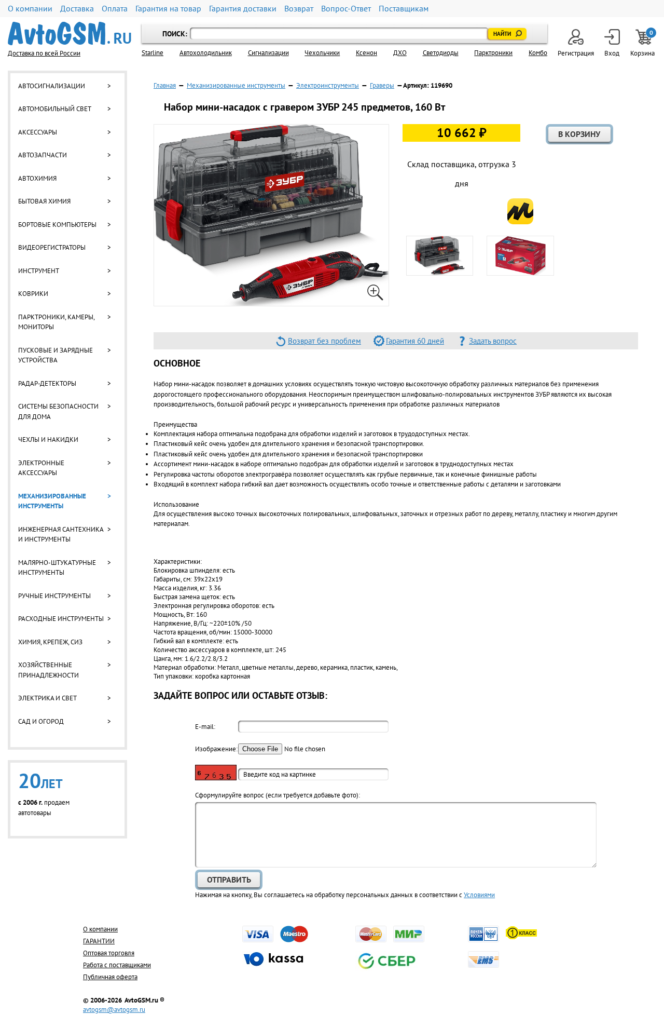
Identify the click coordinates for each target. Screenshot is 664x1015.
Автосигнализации (51, 86)
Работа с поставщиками (117, 964)
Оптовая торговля (108, 953)
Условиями (479, 894)
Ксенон (366, 52)
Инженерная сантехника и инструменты (60, 534)
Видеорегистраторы (52, 247)
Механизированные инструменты (52, 501)
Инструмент (38, 270)
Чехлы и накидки (48, 439)
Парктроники (493, 52)
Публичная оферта (110, 976)
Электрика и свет (47, 698)
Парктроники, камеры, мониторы (56, 322)
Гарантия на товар (168, 8)
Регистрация (576, 53)
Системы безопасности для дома (58, 411)
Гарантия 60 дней (415, 341)
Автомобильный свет (54, 108)
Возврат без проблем (324, 341)
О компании (30, 8)
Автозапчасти (42, 155)
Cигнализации (268, 52)
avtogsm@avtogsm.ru (114, 1009)
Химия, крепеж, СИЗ (50, 642)
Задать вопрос (493, 341)
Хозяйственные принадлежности (48, 670)
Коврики (33, 293)
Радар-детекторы (47, 383)
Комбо (538, 52)
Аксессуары (37, 132)
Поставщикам (403, 8)
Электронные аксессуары (41, 468)
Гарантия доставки (242, 8)
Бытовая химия (44, 201)
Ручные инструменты (54, 595)
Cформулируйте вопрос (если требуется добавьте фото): (277, 795)
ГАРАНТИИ (99, 941)
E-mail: (205, 726)
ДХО (400, 52)
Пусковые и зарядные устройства (55, 355)
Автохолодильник (205, 52)
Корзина (643, 43)
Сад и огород (41, 721)
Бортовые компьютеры (57, 224)
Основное (177, 363)
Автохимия (37, 178)
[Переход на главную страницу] (69, 33)
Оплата (115, 8)
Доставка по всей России (44, 53)
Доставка (77, 8)
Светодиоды (441, 52)
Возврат (298, 8)
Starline (152, 52)
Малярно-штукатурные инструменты (57, 567)
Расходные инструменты (61, 618)
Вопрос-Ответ (346, 8)
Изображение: (216, 749)
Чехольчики (322, 52)
